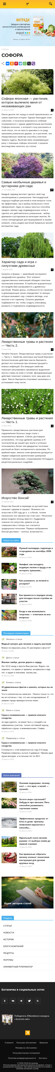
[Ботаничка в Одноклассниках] (5, 1001)
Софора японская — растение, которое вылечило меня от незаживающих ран (25, 102)
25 (52, 190)
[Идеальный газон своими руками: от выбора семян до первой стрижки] (9, 841)
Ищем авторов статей (17, 903)
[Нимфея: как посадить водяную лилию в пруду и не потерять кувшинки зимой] (9, 568)
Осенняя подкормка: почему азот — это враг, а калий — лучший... (34, 786)
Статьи (7, 926)
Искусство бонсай (15, 498)
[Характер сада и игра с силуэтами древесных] (27, 245)
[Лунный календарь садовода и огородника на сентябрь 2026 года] (9, 552)
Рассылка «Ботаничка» (26, 1043)
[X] (29, 63)
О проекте (9, 1043)
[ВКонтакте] (7, 63)
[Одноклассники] (12, 63)
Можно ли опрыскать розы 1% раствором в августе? (26, 648)
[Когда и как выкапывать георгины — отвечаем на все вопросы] (9, 615)
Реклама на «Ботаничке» (26, 1048)
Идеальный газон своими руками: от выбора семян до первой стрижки (34, 841)
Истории (8, 939)
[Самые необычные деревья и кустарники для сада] (27, 165)
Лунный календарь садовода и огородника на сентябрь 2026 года (36, 551)
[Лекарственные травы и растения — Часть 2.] (27, 325)
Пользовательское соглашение (26, 1053)
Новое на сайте (11, 540)
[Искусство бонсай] (27, 481)
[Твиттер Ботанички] (29, 1001)
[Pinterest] (16, 63)
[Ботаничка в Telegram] (21, 1001)
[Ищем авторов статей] (27, 893)
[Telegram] (20, 63)
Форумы (8, 960)
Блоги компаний (11, 775)
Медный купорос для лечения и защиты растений (26, 644)
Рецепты (8, 953)
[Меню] (4, 4)
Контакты (43, 1058)
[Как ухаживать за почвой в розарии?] (9, 584)
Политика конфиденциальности (22, 1058)
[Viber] (33, 63)
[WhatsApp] (25, 63)
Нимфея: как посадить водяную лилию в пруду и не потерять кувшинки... (35, 567)
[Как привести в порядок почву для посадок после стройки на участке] (9, 599)
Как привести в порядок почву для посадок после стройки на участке (35, 598)
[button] (50, 4)
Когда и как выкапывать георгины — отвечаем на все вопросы (35, 614)
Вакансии (44, 1043)
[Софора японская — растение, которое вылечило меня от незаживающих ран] (27, 82)
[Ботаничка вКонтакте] (13, 1001)
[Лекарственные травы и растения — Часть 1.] (27, 401)
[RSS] (38, 1001)
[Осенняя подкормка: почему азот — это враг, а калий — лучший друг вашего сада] (9, 787)
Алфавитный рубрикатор (18, 967)
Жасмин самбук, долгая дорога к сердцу (22, 662)
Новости (8, 932)
